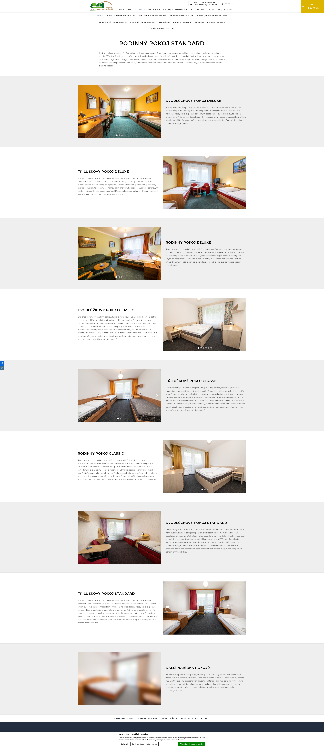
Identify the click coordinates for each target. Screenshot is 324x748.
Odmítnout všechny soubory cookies (144, 744)
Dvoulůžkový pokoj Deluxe (121, 16)
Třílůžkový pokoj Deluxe (152, 16)
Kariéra (228, 9)
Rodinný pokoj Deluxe (181, 16)
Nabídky (131, 9)
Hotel (122, 9)
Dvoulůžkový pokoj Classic (212, 16)
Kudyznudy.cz (188, 718)
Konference (181, 9)
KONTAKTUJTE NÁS (123, 718)
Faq (220, 9)
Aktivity (201, 9)
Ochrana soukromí (147, 718)
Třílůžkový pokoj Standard (210, 22)
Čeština (227, 4)
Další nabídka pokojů (162, 28)
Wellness (168, 9)
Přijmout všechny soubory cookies (191, 744)
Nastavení (124, 744)
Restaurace (154, 9)
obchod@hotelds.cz (174, 690)
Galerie (212, 9)
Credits (204, 718)
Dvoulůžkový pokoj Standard (174, 22)
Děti (192, 9)
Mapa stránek (169, 718)
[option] (119, 111)
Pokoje (141, 9)
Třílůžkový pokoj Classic (113, 22)
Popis (100, 16)
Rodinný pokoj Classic (142, 22)
